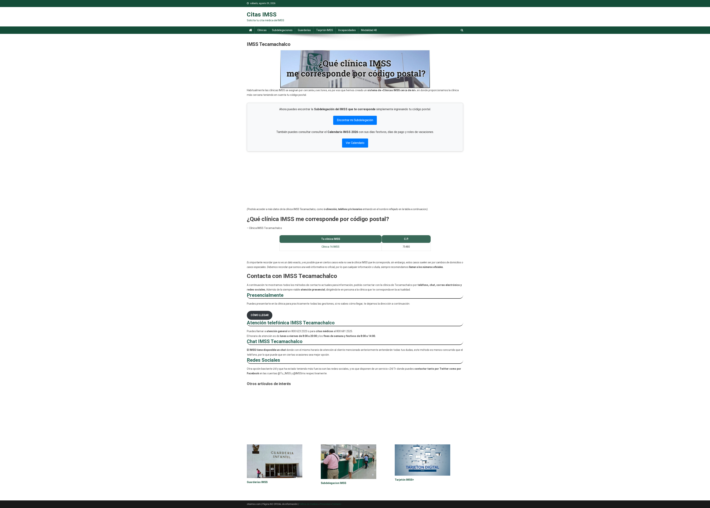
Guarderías (304, 30)
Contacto (336, 504)
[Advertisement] (355, 179)
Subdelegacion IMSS (333, 483)
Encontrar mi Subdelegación (355, 120)
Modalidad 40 (369, 30)
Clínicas (262, 30)
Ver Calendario (355, 143)
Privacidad (325, 504)
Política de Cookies (308, 504)
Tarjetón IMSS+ (404, 479)
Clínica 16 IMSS (330, 246)
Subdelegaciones (282, 30)
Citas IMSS (262, 14)
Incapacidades (347, 30)
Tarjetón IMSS (324, 30)
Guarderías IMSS (257, 482)
